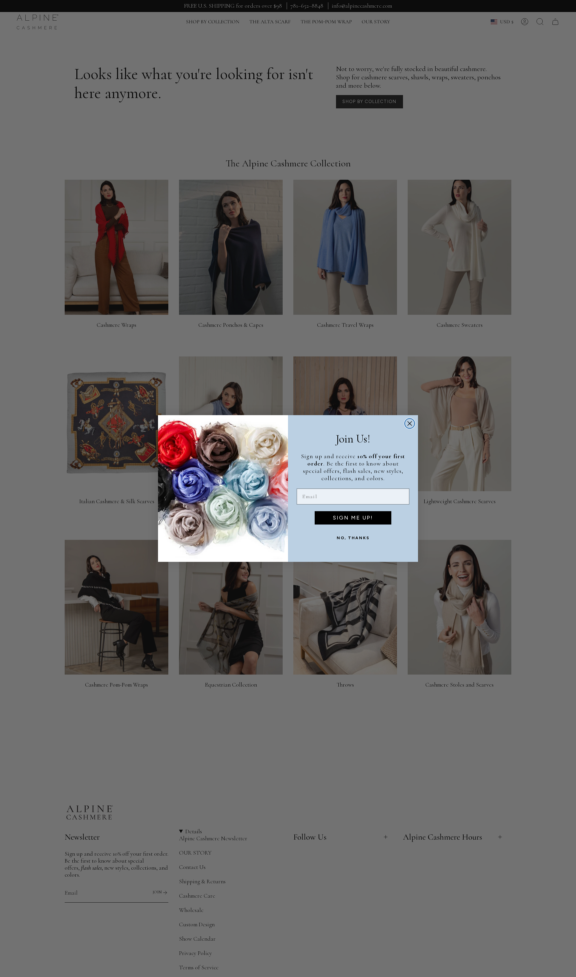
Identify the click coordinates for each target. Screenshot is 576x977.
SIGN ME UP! (353, 518)
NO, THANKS (353, 538)
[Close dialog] (410, 423)
